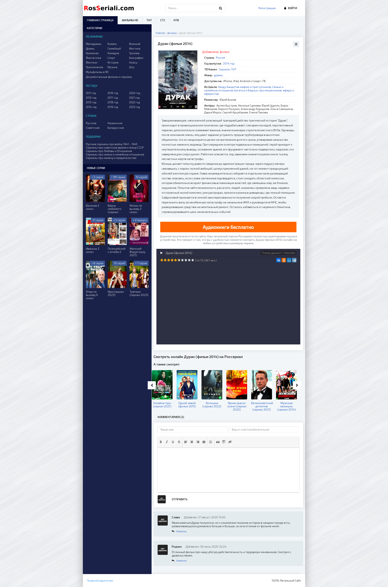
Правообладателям (100, 580)
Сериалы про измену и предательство (111, 157)
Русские (91, 123)
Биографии (136, 57)
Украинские (115, 123)
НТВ (176, 20)
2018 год (113, 102)
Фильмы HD (130, 20)
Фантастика (93, 57)
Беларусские (116, 127)
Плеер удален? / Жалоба (278, 252)
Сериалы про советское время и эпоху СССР (115, 147)
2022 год (134, 102)
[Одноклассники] (284, 260)
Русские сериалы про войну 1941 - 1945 (111, 144)
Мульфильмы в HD (97, 72)
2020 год (134, 93)
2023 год (134, 107)
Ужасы (133, 62)
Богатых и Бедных (246, 90)
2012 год (91, 97)
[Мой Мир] (289, 260)
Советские (93, 127)
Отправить (180, 499)
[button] (161, 442)
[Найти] (221, 8)
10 (192, 260)
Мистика (134, 48)
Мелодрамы (93, 43)
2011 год (91, 93)
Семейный (114, 48)
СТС (162, 20)
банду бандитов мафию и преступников (244, 87)
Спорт (111, 57)
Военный (134, 43)
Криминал (92, 53)
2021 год (134, 97)
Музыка (112, 67)
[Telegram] (294, 260)
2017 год (113, 97)
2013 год (91, 102)
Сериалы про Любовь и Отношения (109, 151)
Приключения (94, 67)
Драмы (90, 48)
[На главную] (110, 8)
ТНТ (149, 20)
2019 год (113, 107)
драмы (218, 75)
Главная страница (100, 20)
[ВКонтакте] (278, 260)
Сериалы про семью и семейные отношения (115, 154)
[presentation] (160, 442)
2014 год (228, 63)
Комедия (113, 53)
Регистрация (266, 8)
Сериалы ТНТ (227, 69)
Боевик (112, 43)
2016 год (113, 93)
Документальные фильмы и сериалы (109, 76)
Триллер (134, 53)
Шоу (131, 67)
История (113, 62)
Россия (220, 57)
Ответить (181, 531)
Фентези (91, 62)
